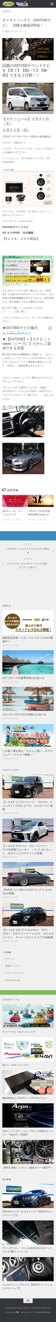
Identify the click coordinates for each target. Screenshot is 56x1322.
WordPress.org (12, 980)
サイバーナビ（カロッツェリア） (19, 1031)
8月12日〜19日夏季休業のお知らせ (23, 677)
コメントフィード (14, 973)
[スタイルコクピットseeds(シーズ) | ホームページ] (19, 4)
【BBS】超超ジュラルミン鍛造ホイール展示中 (26, 1167)
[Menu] (52, 4)
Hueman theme (43, 1312)
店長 (7, 31)
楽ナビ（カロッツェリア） (16, 1065)
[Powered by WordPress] (17, 1312)
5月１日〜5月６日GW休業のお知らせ (24, 714)
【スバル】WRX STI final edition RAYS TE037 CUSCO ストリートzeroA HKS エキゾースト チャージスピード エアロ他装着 (28, 933)
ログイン (9, 958)
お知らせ (6, 11)
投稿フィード (12, 965)
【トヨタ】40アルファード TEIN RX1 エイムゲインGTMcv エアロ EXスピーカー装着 (27, 805)
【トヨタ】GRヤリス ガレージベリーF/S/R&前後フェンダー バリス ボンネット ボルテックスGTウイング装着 (27, 849)
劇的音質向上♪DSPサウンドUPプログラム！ (25, 1098)
